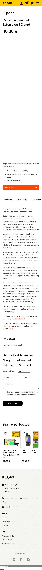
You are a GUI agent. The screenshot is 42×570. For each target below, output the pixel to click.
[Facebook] (21, 559)
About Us (5, 518)
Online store (6, 522)
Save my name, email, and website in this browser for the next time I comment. (22, 393)
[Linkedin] (14, 559)
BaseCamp (20, 319)
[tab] (7, 200)
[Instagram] (28, 559)
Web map (5, 525)
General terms (7, 540)
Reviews (21, 199)
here (11, 329)
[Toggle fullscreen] (5, 566)
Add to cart (9, 187)
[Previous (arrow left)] (1, 569)
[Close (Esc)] (1, 566)
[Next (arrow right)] (3, 569)
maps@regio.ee (10, 507)
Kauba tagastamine (8, 543)
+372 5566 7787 (11, 498)
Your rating (9, 371)
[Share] (3, 566)
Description (7, 199)
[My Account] (21, 3)
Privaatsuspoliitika (8, 536)
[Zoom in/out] (7, 566)
